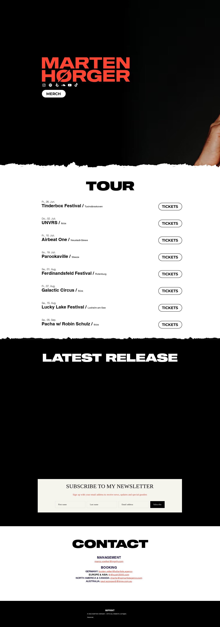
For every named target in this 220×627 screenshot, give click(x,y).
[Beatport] (57, 85)
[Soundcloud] (63, 85)
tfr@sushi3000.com (119, 574)
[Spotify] (50, 85)
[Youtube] (70, 85)
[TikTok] (76, 85)
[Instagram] (44, 85)
